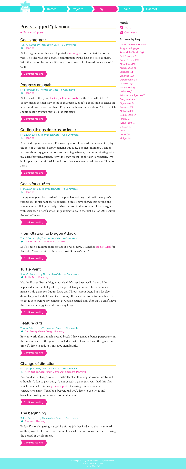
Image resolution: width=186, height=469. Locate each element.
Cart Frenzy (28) (128, 56)
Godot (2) (125, 134)
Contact (151, 9)
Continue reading (34, 73)
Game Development (64, 371)
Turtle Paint (30, 269)
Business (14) (126, 71)
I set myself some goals (64, 98)
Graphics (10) (127, 75)
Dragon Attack (32, 241)
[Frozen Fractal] (34, 9)
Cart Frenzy (31, 331)
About (125, 9)
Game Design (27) (129, 60)
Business (30, 421)
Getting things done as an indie (48, 129)
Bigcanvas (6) (127, 103)
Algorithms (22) (128, 64)
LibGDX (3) (125, 126)
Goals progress (33, 40)
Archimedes (31, 371)
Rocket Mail (103, 247)
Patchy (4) (125, 118)
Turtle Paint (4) (127, 122)
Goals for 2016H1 (35, 184)
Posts (127, 28)
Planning (29, 47)
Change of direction (38, 363)
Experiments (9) (128, 79)
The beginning (33, 413)
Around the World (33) (132, 52)
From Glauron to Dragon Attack (48, 233)
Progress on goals (36, 85)
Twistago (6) (126, 107)
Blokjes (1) (125, 138)
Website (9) (126, 91)
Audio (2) (124, 130)
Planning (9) (126, 83)
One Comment (70, 134)
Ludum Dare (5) (128, 114)
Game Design (45, 331)
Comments (130, 32)
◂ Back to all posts (31, 32)
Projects (77, 9)
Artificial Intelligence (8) (132, 95)
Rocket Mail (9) (127, 87)
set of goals (75, 53)
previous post (59, 386)
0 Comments (69, 44)
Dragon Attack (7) (129, 99)
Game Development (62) (133, 44)
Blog (100, 9)
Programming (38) (129, 48)
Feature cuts (31, 323)
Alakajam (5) (126, 111)
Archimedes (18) (128, 67)
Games (52, 9)
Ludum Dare (48, 241)
